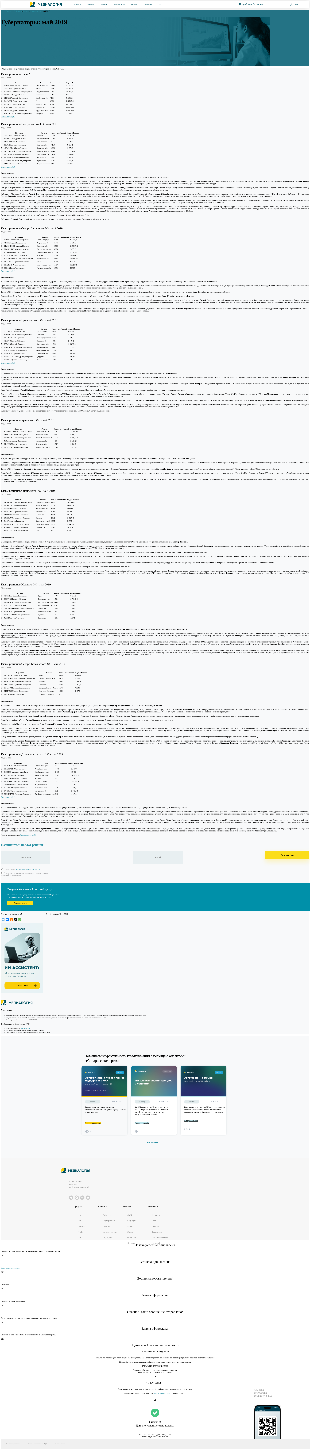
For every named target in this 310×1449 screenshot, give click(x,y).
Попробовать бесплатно (251, 4)
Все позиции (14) (8, 363)
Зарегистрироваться (93, 1123)
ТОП (80, 1232)
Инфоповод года (119, 4)
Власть (130, 1232)
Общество (131, 1237)
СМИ (129, 1215)
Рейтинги (104, 4)
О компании (148, 4)
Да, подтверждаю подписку (155, 1352)
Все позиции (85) (8, 117)
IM (79, 1237)
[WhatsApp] (19, 919)
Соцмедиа (131, 1221)
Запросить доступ (20, 903)
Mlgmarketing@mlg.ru (162, 1393)
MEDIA (81, 1226)
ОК (2, 1255)
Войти (296, 4)
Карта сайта (156, 1243)
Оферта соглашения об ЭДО (37, 1444)
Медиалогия (25, 1028)
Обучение (91, 4)
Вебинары (107, 1215)
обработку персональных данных (28, 869)
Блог (160, 4)
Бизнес (130, 1226)
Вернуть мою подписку (10, 1268)
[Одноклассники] (11, 919)
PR (79, 1221)
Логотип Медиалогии (161, 1237)
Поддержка (107, 1237)
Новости (155, 1226)
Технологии (157, 1232)
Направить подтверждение (155, 1366)
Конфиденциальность (13, 1444)
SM (79, 1215)
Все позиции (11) (8, 271)
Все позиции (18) (8, 167)
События (134, 4)
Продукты (77, 4)
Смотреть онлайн (142, 1123)
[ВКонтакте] (7, 919)
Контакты (156, 1215)
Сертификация (109, 1221)
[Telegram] (3, 919)
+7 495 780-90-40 (75, 1182)
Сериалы (131, 1243)
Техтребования (60, 1444)
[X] (15, 919)
